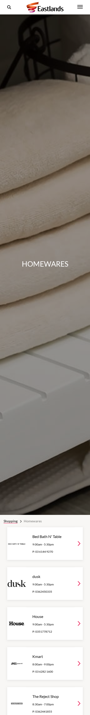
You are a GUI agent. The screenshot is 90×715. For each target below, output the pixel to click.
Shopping (11, 521)
